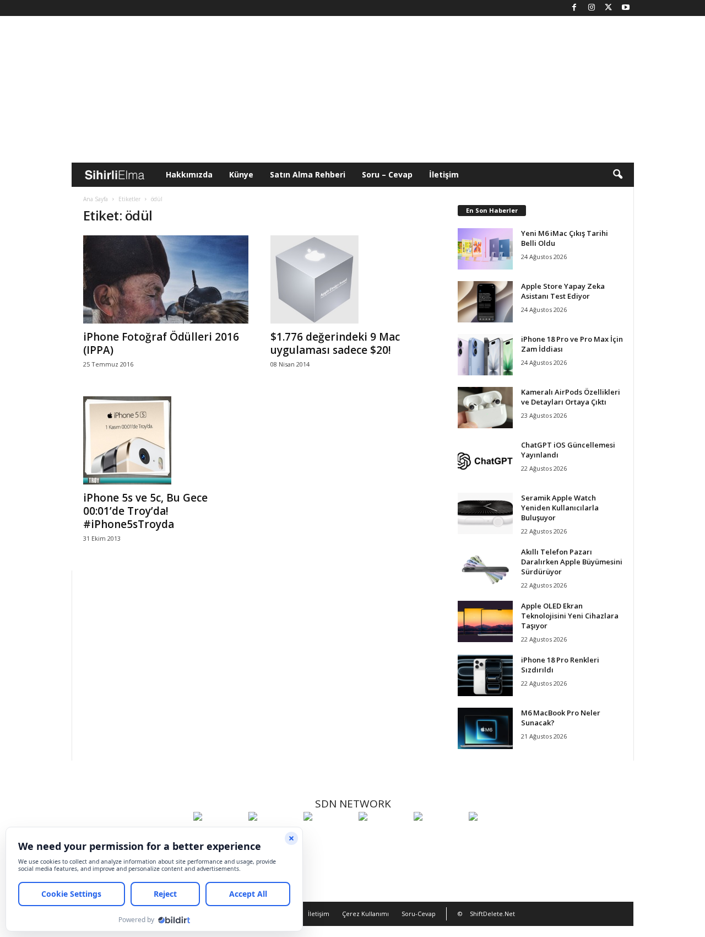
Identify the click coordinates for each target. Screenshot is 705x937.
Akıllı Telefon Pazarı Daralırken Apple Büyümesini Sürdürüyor (571, 562)
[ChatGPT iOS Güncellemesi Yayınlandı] (485, 460)
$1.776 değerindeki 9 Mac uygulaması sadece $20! (335, 343)
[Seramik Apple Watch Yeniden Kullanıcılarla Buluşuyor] (485, 513)
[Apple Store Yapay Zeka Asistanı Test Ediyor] (485, 301)
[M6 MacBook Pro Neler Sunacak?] (485, 728)
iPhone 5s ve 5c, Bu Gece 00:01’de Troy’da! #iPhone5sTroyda (145, 511)
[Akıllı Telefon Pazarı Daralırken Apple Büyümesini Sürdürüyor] (485, 567)
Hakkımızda (189, 174)
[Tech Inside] (383, 836)
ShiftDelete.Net (492, 913)
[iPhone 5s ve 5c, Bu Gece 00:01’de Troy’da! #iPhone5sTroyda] (165, 440)
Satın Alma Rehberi (307, 174)
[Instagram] (591, 8)
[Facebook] (574, 8)
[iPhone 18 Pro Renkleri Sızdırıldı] (485, 675)
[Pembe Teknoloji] (438, 836)
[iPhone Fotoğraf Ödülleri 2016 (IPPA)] (165, 279)
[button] (617, 175)
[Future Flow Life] (493, 836)
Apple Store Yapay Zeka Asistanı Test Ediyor (563, 291)
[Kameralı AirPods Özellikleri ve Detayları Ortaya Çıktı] (485, 407)
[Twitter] (608, 8)
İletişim (444, 174)
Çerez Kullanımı (365, 913)
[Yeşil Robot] (328, 836)
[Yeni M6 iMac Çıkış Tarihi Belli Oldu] (485, 249)
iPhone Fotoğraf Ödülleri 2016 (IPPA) (161, 343)
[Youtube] (625, 8)
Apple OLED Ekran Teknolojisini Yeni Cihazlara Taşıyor (570, 616)
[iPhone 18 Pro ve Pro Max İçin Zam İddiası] (485, 354)
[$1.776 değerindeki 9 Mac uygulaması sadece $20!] (353, 279)
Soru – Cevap (387, 174)
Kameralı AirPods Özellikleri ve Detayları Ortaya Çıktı (570, 397)
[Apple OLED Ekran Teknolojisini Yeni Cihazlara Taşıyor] (485, 621)
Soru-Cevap (419, 913)
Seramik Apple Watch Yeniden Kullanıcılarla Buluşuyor (560, 508)
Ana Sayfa (95, 199)
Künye (241, 174)
